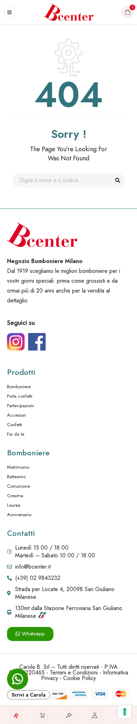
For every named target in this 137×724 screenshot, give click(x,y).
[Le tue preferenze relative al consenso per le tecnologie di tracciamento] (124, 711)
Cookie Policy (79, 678)
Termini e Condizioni (74, 672)
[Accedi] (95, 715)
